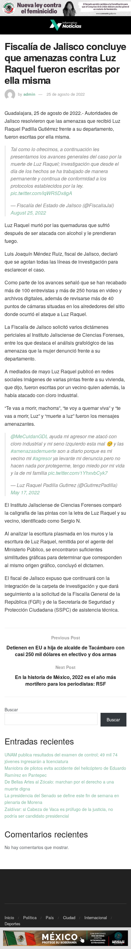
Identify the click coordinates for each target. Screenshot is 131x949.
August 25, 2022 (28, 212)
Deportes (12, 923)
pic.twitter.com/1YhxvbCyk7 (78, 472)
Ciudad (69, 917)
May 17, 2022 (25, 492)
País (50, 917)
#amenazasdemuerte (33, 450)
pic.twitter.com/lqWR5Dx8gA (41, 193)
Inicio (9, 917)
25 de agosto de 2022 (66, 94)
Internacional (95, 917)
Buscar (11, 709)
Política (30, 917)
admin (29, 94)
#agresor (42, 458)
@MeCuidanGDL (29, 436)
